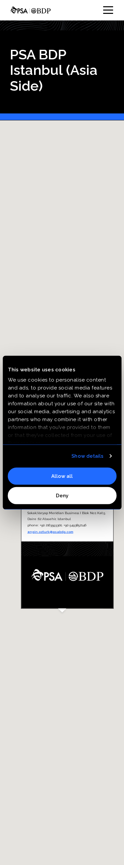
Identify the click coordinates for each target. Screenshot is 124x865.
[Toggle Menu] (108, 10)
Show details (87, 456)
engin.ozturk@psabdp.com (50, 532)
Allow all (62, 476)
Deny (62, 496)
